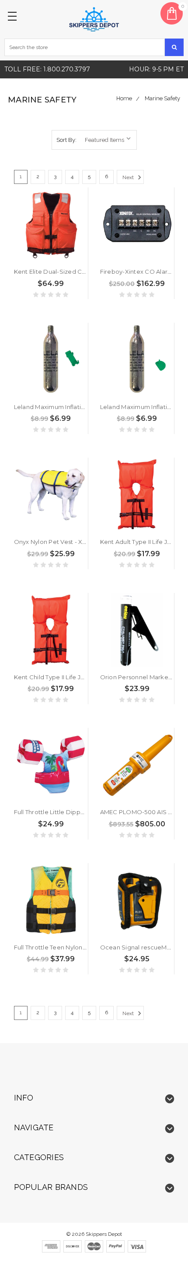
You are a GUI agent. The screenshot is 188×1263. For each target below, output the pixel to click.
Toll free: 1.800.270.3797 (47, 69)
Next (128, 177)
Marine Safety (162, 98)
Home (124, 98)
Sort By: (66, 140)
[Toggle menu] (13, 13)
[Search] (174, 47)
